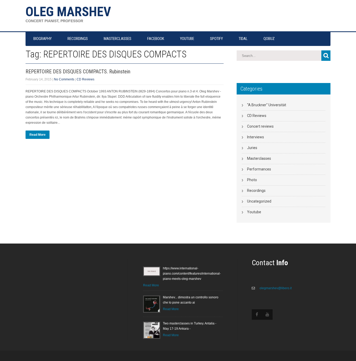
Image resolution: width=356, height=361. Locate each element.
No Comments (64, 79)
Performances (259, 169)
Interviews (255, 137)
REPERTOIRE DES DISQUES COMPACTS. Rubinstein (78, 71)
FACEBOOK (155, 38)
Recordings (256, 190)
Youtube (254, 212)
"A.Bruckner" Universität (266, 105)
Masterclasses (259, 158)
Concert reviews (260, 126)
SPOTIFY (216, 38)
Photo (252, 180)
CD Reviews (85, 79)
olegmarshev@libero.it (275, 288)
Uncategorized (259, 201)
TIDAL (243, 38)
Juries (252, 148)
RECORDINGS (77, 38)
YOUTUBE (187, 38)
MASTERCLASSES (117, 38)
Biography (42, 38)
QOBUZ (269, 38)
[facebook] (257, 314)
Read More (37, 135)
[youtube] (267, 314)
